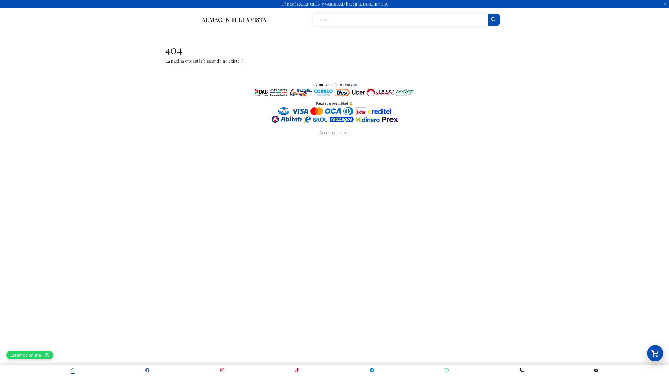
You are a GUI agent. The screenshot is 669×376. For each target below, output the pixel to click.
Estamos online (25, 355)
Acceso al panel (334, 133)
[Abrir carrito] (655, 353)
